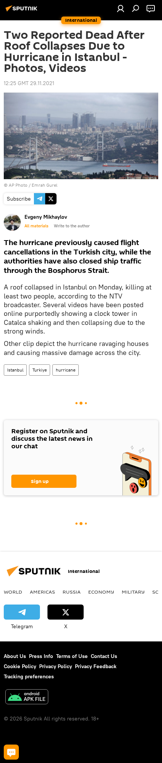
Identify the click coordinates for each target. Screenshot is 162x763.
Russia (72, 591)
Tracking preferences (29, 676)
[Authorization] (120, 8)
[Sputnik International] (22, 11)
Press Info (41, 656)
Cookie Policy (20, 666)
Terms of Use (72, 656)
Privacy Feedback (95, 666)
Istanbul (15, 370)
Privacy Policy (55, 666)
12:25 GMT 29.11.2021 (29, 83)
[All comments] (11, 752)
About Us (15, 656)
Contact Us (104, 656)
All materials (36, 225)
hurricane (65, 370)
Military (133, 591)
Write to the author (72, 225)
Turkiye (39, 370)
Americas (42, 591)
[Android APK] (26, 697)
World (13, 591)
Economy (101, 591)
